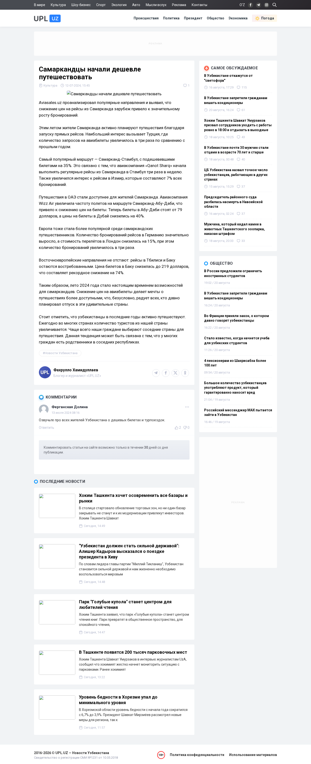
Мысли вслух (156, 5)
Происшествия (146, 18)
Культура (58, 5)
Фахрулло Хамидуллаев (75, 370)
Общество (215, 18)
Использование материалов (253, 755)
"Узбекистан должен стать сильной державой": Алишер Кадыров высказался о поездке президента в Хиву (129, 551)
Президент (193, 18)
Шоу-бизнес (81, 5)
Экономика (238, 18)
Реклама (179, 5)
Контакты (199, 5)
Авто (136, 5)
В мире (39, 5)
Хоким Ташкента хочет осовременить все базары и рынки (133, 498)
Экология (119, 5)
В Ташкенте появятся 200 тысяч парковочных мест (133, 652)
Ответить (46, 428)
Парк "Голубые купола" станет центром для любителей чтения (125, 604)
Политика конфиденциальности (197, 755)
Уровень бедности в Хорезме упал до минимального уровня (118, 699)
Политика (171, 18)
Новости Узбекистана (61, 353)
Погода (267, 18)
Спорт (101, 5)
